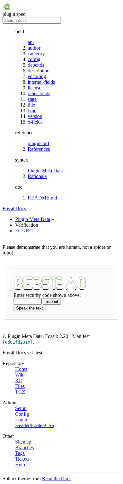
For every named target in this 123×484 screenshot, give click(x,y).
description (39, 70)
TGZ (20, 392)
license (34, 87)
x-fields (35, 122)
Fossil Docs (14, 208)
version (35, 116)
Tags (20, 453)
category (36, 53)
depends (36, 65)
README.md (42, 197)
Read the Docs (56, 478)
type (32, 110)
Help (20, 464)
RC (29, 230)
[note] (61, 415)
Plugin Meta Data (45, 170)
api (31, 42)
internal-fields (41, 82)
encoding (37, 76)
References (39, 149)
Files (20, 230)
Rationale (37, 176)
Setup (20, 408)
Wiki (20, 374)
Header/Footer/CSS (34, 425)
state (32, 99)
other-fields (39, 93)
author (34, 48)
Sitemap (23, 441)
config (34, 59)
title (31, 104)
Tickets (22, 459)
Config (22, 414)
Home (21, 369)
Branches (24, 447)
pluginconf (38, 143)
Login (21, 419)
